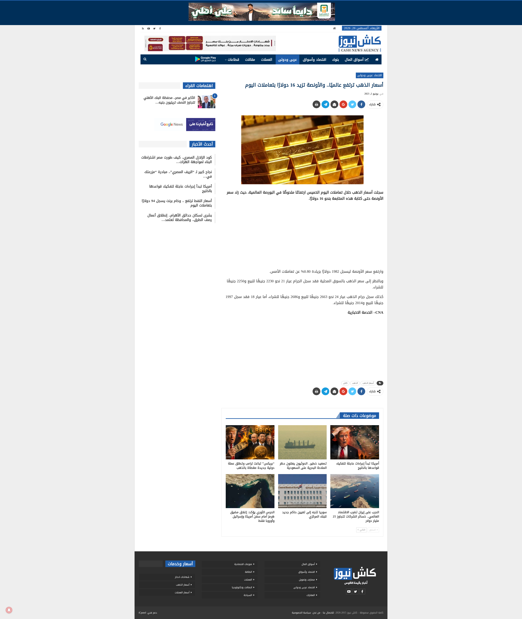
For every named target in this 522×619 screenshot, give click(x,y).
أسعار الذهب (368, 383)
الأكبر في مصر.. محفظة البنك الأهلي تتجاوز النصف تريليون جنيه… (169, 100)
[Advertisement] (302, 233)
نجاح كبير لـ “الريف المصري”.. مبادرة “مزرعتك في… (178, 174)
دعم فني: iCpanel (148, 612)
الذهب (355, 383)
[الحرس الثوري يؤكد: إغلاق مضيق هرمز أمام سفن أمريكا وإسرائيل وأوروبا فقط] (250, 491)
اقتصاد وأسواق (314, 59)
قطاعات (233, 59)
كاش (345, 383)
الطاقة (248, 572)
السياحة (248, 595)
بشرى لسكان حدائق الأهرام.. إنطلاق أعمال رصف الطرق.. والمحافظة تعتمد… (179, 217)
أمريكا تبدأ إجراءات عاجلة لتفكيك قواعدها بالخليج (180, 188)
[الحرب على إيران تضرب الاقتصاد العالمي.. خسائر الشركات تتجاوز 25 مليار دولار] (354, 491)
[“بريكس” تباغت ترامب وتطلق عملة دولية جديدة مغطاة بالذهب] (250, 442)
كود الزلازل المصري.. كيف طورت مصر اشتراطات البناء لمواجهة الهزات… (176, 159)
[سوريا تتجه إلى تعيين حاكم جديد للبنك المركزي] (302, 491)
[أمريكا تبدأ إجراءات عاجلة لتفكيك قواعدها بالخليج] (354, 442)
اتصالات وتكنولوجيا (242, 587)
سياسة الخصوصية (301, 612)
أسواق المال (354, 59)
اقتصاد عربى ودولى (369, 75)
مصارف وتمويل (307, 579)
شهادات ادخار (182, 577)
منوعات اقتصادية (243, 564)
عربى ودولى (287, 59)
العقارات (310, 595)
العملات (266, 59)
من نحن (316, 612)
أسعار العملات (182, 592)
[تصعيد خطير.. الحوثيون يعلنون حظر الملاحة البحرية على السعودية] (302, 442)
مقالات (250, 59)
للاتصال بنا (328, 612)
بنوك (335, 59)
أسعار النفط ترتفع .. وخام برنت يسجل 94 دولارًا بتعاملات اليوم (177, 203)
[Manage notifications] (9, 610)
